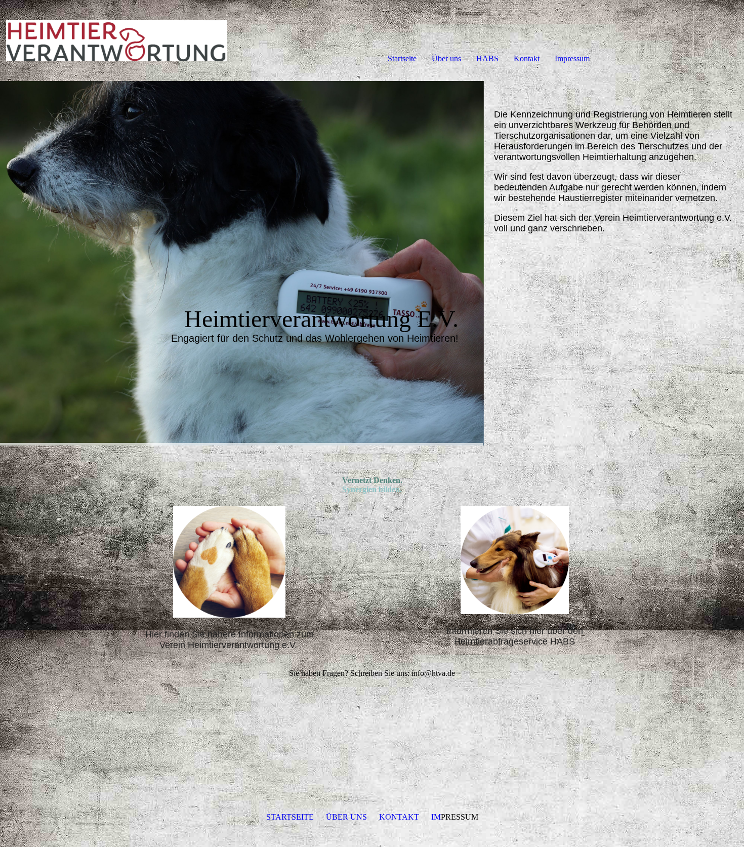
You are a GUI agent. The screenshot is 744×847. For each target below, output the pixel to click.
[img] (116, 40)
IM (436, 817)
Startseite (402, 58)
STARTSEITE (290, 817)
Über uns (446, 58)
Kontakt (527, 58)
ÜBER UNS (346, 817)
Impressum (572, 58)
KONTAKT (399, 817)
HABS (487, 58)
